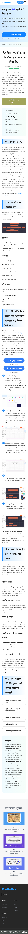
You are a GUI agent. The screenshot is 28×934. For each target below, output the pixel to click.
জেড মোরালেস (7, 66)
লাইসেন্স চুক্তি (4, 923)
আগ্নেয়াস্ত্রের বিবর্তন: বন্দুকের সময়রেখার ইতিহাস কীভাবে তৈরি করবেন (14, 875)
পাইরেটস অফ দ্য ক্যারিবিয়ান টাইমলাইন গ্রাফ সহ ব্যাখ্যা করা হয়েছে (14, 830)
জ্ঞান (9, 44)
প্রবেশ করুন (20, 2)
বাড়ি (4, 44)
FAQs (15, 907)
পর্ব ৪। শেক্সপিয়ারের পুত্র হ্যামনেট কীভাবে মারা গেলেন (13, 126)
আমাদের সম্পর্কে (4, 904)
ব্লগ (6, 44)
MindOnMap (18, 333)
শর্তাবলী (3, 920)
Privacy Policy (16, 932)
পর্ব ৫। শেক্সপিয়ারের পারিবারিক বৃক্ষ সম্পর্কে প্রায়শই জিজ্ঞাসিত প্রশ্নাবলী (13, 131)
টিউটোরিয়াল (16, 910)
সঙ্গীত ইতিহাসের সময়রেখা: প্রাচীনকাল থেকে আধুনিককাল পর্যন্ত (14, 852)
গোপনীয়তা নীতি (4, 917)
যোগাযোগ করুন (4, 907)
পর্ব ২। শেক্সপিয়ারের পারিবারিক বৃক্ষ (12, 114)
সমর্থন (15, 904)
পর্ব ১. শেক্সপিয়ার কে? (9, 111)
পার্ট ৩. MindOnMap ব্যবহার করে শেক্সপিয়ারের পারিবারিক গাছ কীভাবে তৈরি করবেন (13, 119)
